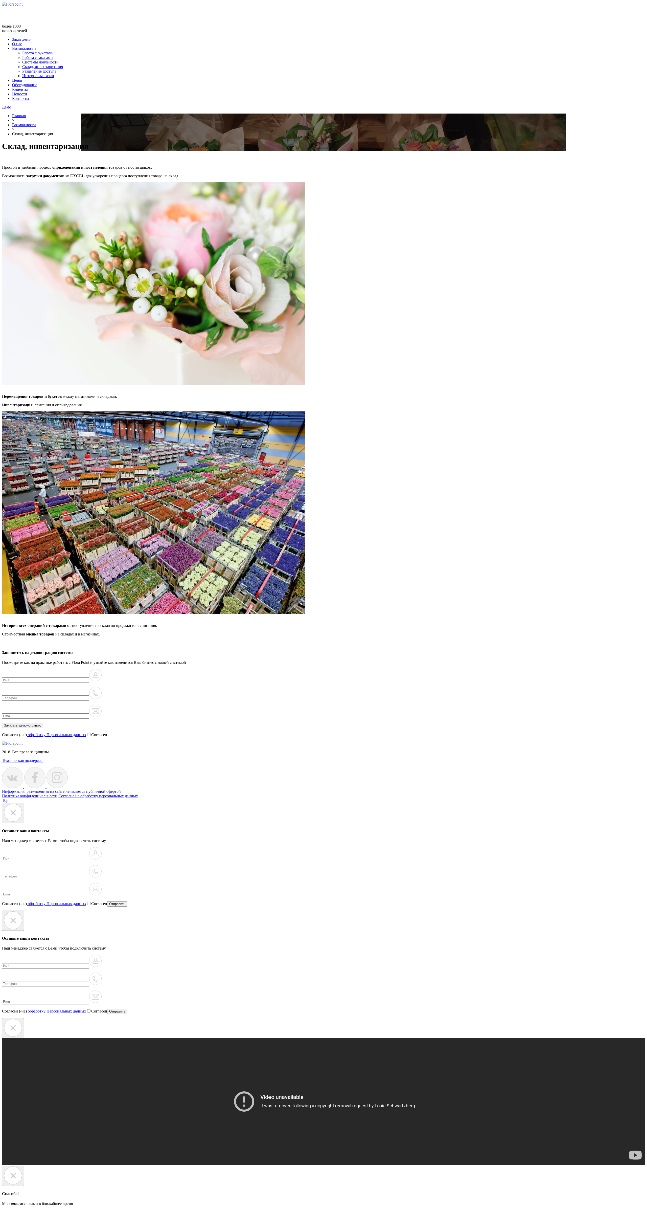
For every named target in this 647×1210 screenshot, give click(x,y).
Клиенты (20, 89)
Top (5, 800)
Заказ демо (21, 39)
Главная (19, 116)
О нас (17, 44)
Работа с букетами (38, 53)
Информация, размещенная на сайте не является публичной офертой (61, 791)
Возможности (24, 48)
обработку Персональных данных (56, 735)
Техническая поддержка (22, 760)
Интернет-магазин (38, 76)
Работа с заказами (37, 57)
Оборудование (24, 85)
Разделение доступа (39, 71)
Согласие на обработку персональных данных (98, 796)
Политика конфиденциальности (29, 796)
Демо (6, 107)
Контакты (20, 98)
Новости (19, 94)
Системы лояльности (40, 62)
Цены (17, 80)
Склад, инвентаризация (42, 66)
